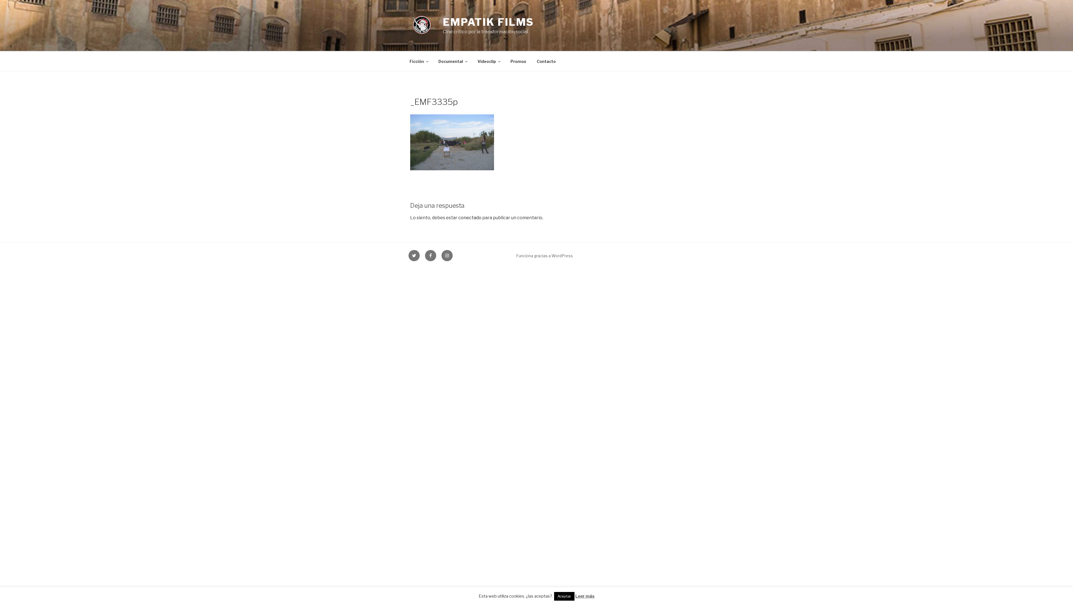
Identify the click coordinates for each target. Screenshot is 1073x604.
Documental (450, 61)
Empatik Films (488, 22)
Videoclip (487, 61)
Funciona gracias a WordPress (544, 255)
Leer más (585, 596)
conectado (469, 217)
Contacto (546, 61)
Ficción (417, 61)
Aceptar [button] (564, 596)
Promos (518, 61)
